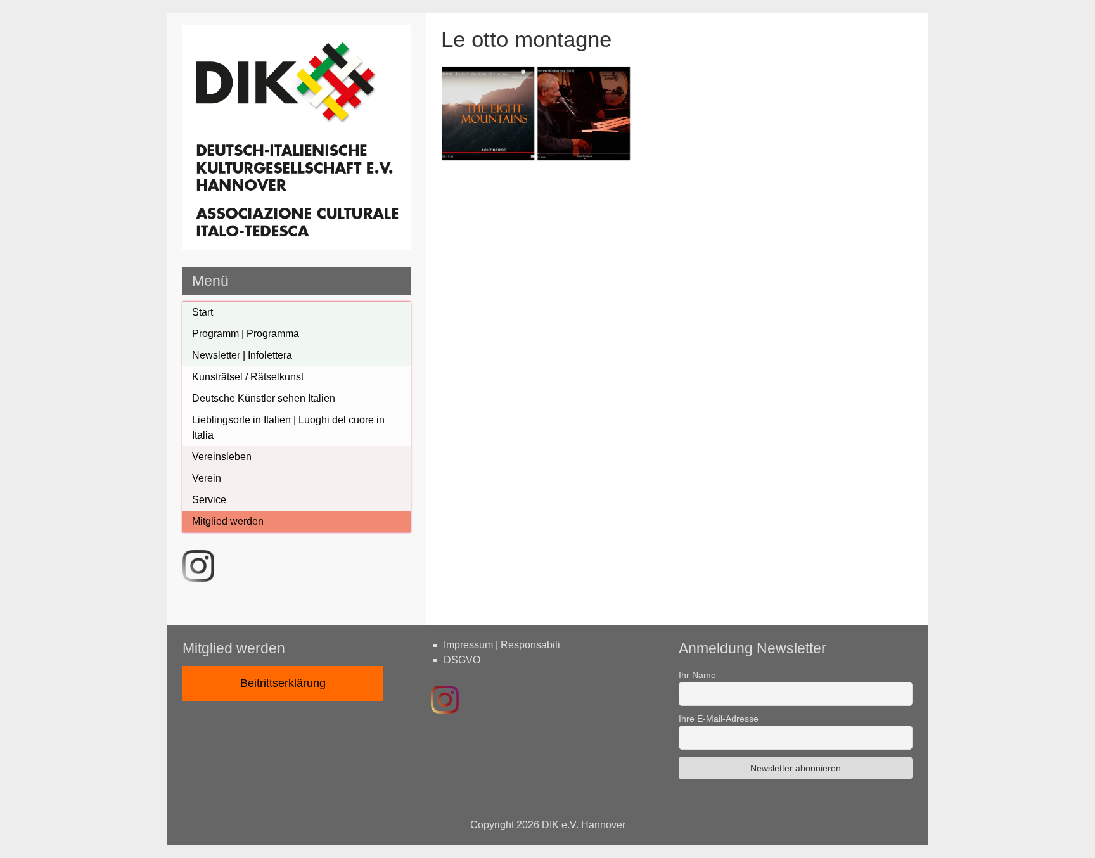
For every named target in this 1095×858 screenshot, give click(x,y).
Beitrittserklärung (283, 683)
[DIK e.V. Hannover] (296, 246)
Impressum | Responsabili (502, 644)
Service (209, 499)
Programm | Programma (245, 333)
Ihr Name (697, 675)
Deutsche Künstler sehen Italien (263, 398)
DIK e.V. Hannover (583, 824)
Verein (206, 478)
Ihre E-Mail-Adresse (719, 719)
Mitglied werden (228, 521)
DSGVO (462, 660)
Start (202, 312)
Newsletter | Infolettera (242, 355)
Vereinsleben (222, 456)
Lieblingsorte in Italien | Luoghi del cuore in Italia (288, 427)
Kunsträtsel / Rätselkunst (248, 376)
